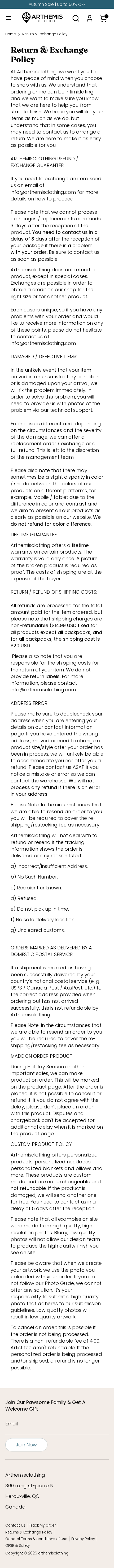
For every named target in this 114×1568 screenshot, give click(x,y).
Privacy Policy (83, 1538)
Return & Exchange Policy (44, 34)
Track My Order (42, 1525)
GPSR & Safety (17, 1545)
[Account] (89, 16)
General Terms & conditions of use (36, 1538)
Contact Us (15, 1525)
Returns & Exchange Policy (28, 1532)
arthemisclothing (53, 1553)
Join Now (26, 1444)
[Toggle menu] (8, 18)
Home (10, 34)
